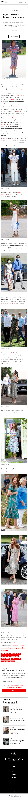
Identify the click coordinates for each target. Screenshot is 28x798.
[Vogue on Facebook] (5, 759)
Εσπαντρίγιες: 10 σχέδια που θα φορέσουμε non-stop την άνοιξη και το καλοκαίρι (13, 648)
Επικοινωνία (14, 769)
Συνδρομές (14, 780)
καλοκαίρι (4, 124)
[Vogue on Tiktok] (14, 759)
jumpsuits (10, 353)
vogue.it (14, 642)
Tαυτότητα (14, 774)
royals (18, 111)
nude (12, 303)
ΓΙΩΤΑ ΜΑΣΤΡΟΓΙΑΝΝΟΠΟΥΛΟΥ (17, 746)
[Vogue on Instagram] (10, 759)
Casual (17, 95)
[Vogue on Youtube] (18, 759)
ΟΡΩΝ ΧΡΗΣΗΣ (14, 685)
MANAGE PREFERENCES (14, 782)
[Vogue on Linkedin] (22, 759)
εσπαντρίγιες (19, 89)
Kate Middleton (11, 118)
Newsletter (14, 771)
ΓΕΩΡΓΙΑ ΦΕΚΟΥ (14, 712)
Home (14, 766)
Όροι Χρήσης (14, 777)
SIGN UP (14, 690)
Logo (14, 754)
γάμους (13, 99)
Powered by (11, 791)
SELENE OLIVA (14, 30)
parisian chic (9, 131)
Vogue (3, 138)
